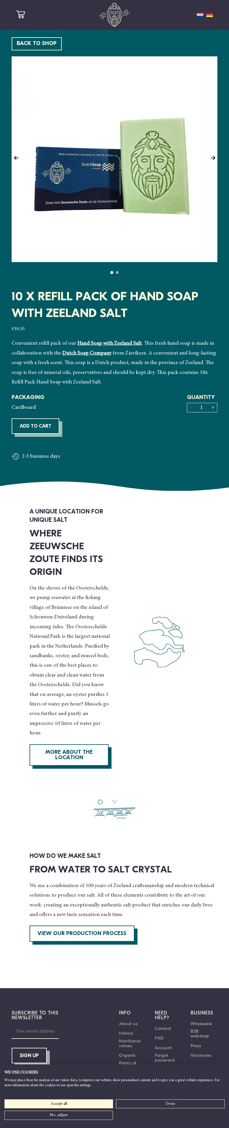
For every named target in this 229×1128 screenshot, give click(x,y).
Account (163, 1047)
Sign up (29, 1055)
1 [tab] (111, 272)
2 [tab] (117, 272)
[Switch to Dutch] (200, 15)
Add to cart (35, 426)
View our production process (82, 934)
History (126, 1033)
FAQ (159, 1038)
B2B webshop (200, 1033)
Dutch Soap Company (87, 353)
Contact (163, 1028)
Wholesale (201, 1023)
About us (128, 1023)
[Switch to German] (209, 15)
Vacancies (201, 1055)
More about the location (69, 755)
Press (196, 1045)
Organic (127, 1055)
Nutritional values (130, 1043)
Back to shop (37, 44)
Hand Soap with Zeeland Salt (110, 343)
